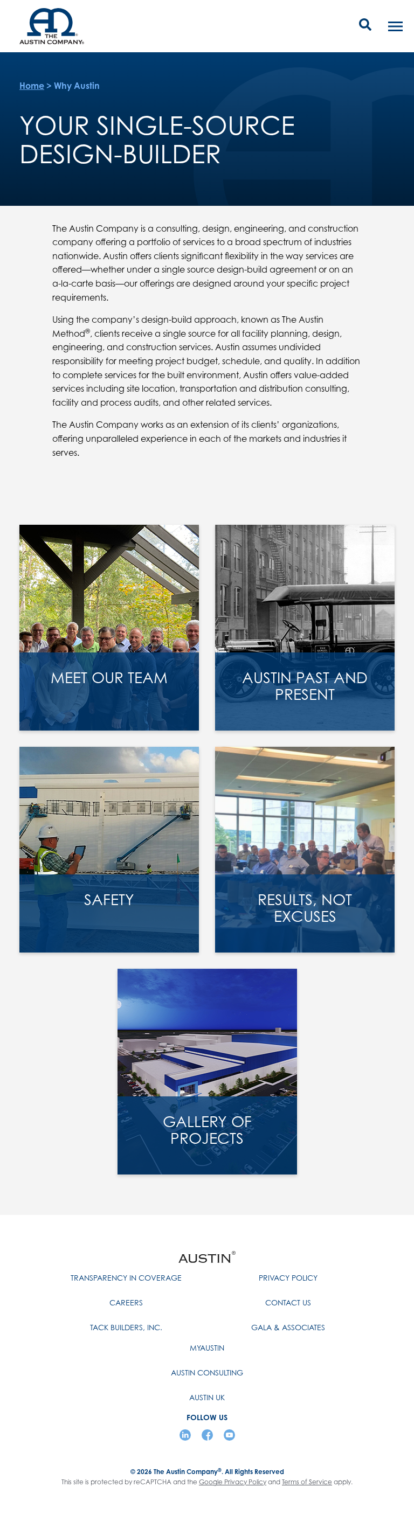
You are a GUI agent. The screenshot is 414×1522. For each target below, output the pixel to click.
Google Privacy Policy (232, 1482)
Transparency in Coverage (126, 1277)
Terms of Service (307, 1482)
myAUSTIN (207, 1347)
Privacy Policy (288, 1277)
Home (31, 85)
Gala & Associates (288, 1327)
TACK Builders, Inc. (126, 1327)
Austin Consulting (207, 1372)
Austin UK (207, 1397)
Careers (126, 1302)
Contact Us (288, 1302)
